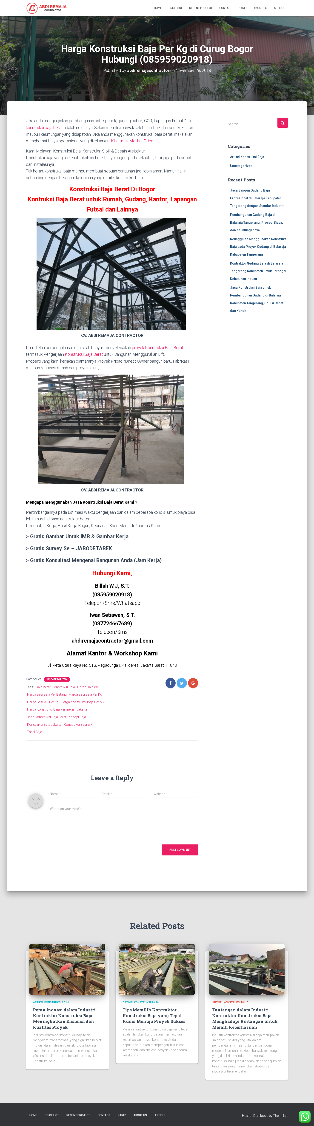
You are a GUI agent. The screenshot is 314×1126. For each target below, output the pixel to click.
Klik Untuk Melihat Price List (136, 140)
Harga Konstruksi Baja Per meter (50, 709)
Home (158, 8)
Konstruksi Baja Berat (84, 354)
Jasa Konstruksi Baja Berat (46, 717)
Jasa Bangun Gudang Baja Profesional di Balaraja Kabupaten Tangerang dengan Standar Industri (257, 198)
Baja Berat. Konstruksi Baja (55, 687)
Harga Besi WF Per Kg (43, 702)
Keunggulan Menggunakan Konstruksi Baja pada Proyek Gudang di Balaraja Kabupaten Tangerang (258, 246)
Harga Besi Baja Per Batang (47, 694)
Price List (175, 8)
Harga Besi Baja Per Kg (85, 694)
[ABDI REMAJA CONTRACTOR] (47, 8)
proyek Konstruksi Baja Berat (157, 347)
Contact (225, 8)
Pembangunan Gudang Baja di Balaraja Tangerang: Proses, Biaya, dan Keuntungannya (256, 222)
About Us (260, 8)
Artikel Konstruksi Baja (247, 157)
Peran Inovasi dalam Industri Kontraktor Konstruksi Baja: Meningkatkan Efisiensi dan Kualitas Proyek (64, 1018)
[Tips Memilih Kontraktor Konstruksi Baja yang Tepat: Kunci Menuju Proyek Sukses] (157, 969)
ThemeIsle (280, 1116)
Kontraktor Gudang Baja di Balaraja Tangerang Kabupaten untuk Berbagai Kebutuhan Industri (258, 271)
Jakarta (82, 709)
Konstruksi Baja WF (78, 724)
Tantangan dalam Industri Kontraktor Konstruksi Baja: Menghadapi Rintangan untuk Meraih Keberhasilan (245, 1018)
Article (279, 8)
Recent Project (200, 8)
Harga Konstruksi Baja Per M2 (82, 702)
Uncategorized (57, 679)
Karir (243, 8)
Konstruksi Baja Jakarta (44, 724)
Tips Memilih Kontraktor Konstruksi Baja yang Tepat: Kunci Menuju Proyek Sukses (154, 1015)
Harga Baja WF (88, 687)
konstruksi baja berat (44, 127)
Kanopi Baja (77, 717)
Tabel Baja (34, 732)
